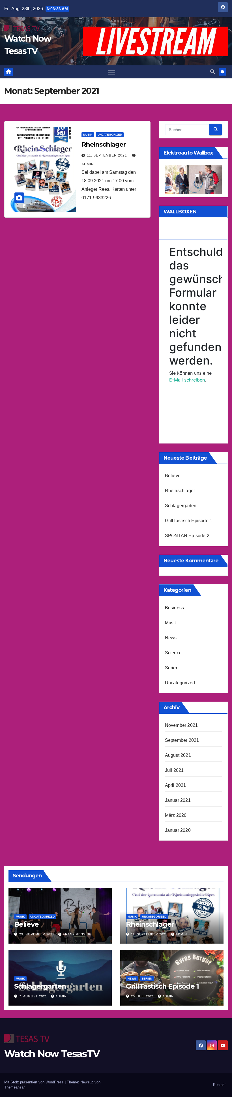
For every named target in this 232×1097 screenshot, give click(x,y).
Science (173, 652)
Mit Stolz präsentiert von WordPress (34, 1082)
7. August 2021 (33, 996)
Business (174, 607)
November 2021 (181, 725)
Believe (173, 475)
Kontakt (219, 1085)
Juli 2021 (174, 770)
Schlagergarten (181, 505)
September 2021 (182, 740)
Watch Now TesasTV (51, 1054)
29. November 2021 (37, 934)
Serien (172, 667)
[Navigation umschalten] (112, 72)
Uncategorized (110, 134)
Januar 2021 (178, 800)
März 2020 (176, 815)
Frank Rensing (77, 934)
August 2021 (178, 755)
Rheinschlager (103, 144)
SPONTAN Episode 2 (187, 535)
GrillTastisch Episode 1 (188, 520)
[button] (212, 71)
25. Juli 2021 (143, 996)
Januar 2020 (178, 830)
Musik (87, 134)
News (171, 637)
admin (181, 934)
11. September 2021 (107, 155)
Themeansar (14, 1087)
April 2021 (175, 785)
